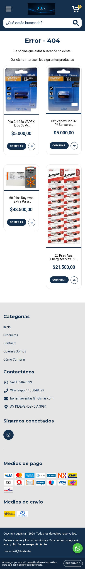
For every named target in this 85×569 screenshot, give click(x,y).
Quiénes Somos (14, 351)
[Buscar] (75, 23)
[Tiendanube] (17, 551)
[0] (75, 10)
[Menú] (8, 9)
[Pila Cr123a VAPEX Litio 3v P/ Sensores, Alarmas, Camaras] (32, 146)
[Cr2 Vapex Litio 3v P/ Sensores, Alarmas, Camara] (74, 145)
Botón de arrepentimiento (30, 544)
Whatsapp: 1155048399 (27, 390)
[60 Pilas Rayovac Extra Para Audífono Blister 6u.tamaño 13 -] (32, 222)
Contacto (10, 343)
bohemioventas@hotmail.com (31, 398)
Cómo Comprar (14, 359)
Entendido (73, 563)
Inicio (7, 327)
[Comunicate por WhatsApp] (78, 548)
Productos (10, 335)
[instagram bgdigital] (8, 435)
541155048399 (21, 382)
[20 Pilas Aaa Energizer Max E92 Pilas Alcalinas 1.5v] (74, 280)
